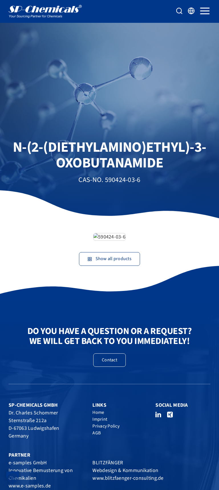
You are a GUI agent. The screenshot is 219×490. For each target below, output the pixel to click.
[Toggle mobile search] (179, 11)
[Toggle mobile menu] (204, 11)
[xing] (170, 415)
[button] (12, 477)
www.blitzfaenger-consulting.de (127, 478)
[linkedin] (158, 415)
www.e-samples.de (30, 485)
